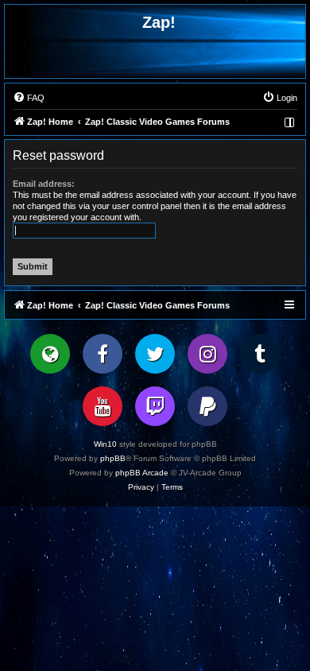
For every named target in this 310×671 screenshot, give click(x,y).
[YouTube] (102, 406)
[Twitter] (155, 354)
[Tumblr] (260, 354)
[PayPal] (207, 406)
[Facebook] (102, 354)
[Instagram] (207, 354)
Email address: (44, 183)
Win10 (105, 444)
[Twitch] (155, 406)
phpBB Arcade (142, 472)
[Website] (50, 354)
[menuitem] (29, 97)
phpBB (113, 458)
